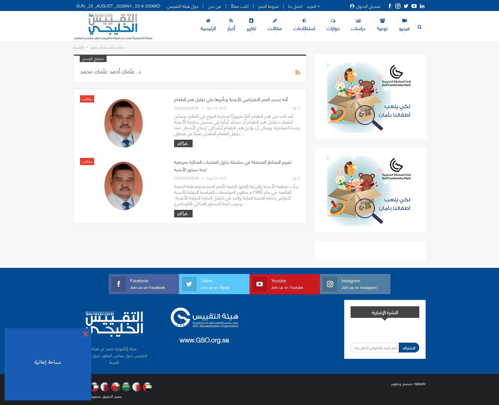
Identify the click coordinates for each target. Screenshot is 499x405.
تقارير (251, 27)
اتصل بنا (295, 6)
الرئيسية (208, 27)
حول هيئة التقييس (182, 6)
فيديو (404, 27)
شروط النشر (268, 6)
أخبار (231, 27)
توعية (382, 27)
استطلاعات (304, 27)
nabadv (420, 383)
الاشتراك (409, 347)
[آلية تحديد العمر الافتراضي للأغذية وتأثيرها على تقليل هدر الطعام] (123, 123)
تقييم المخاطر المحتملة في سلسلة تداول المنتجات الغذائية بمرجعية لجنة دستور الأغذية (233, 165)
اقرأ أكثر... (183, 143)
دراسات (358, 27)
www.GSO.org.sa (204, 339)
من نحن (214, 6)
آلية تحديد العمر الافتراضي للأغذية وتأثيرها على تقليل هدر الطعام (231, 98)
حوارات (333, 27)
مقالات (275, 27)
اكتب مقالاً (240, 6)
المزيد (312, 6)
